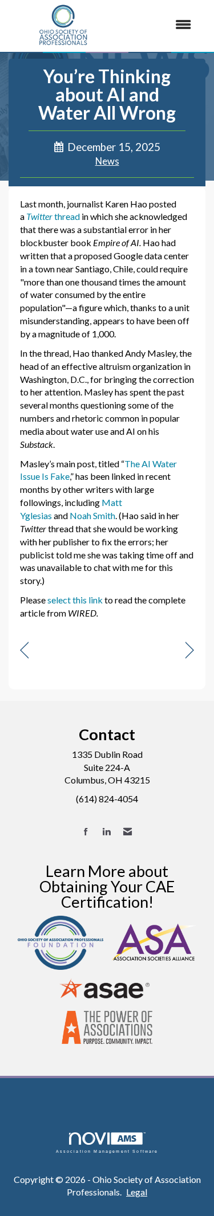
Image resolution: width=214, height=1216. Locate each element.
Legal (136, 1191)
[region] (189, 650)
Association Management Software (107, 1151)
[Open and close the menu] (160, 25)
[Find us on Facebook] (85, 831)
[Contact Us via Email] (128, 831)
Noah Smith (92, 515)
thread (53, 216)
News (107, 161)
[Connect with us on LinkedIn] (106, 831)
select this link (75, 599)
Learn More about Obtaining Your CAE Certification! (107, 886)
